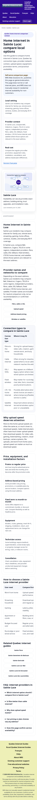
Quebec (5, 13)
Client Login (27, 21)
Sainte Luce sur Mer (18, 666)
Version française (10, 163)
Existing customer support (11, 21)
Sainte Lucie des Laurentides (18, 676)
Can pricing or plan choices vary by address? (17, 720)
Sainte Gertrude (18, 660)
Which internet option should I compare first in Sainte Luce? (18, 693)
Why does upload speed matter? (15, 711)
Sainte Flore (18, 650)
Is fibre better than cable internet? (16, 702)
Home (3, 28)
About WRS (18, 757)
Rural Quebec (15, 13)
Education (12, 17)
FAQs (32, 13)
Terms (18, 771)
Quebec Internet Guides (18, 744)
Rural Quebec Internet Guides (18, 747)
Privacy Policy (18, 768)
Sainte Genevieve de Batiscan (18, 655)
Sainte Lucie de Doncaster (18, 671)
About (5, 17)
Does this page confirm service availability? (18, 729)
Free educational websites (18, 764)
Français (25, 13)
